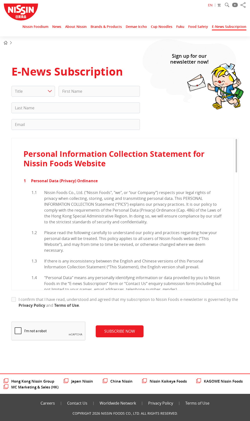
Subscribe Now (119, 331)
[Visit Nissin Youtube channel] (235, 5)
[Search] (227, 5)
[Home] (6, 43)
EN (210, 5)
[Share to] (243, 5)
